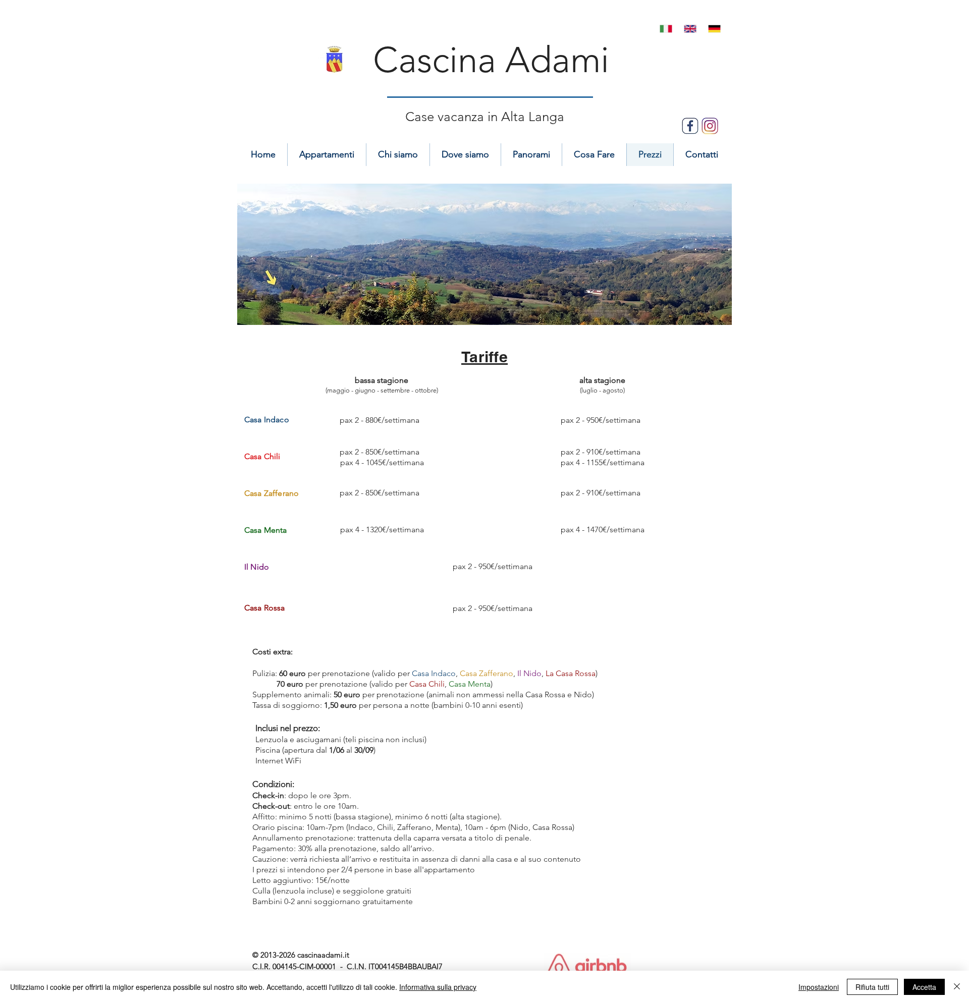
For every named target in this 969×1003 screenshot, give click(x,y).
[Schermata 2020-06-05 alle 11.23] (710, 126)
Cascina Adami (491, 60)
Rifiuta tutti (872, 987)
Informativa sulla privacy (437, 987)
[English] (690, 28)
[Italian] (666, 28)
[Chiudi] (957, 987)
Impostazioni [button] (818, 987)
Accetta (924, 987)
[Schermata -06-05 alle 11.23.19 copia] (690, 126)
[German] (714, 28)
